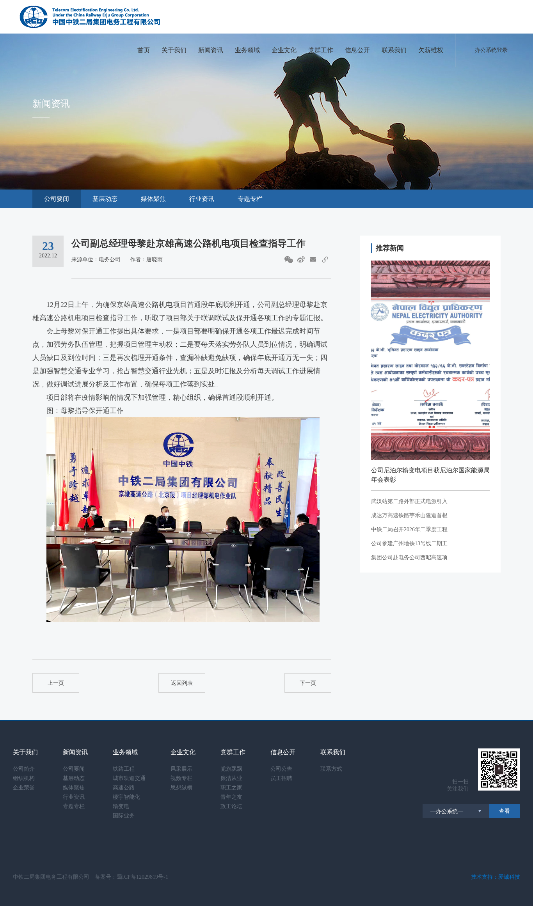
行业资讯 (201, 198)
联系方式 (331, 769)
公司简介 (24, 769)
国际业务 (124, 816)
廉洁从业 (231, 778)
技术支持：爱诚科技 (495, 877)
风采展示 (181, 769)
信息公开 (357, 50)
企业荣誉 (24, 788)
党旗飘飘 (231, 769)
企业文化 (284, 50)
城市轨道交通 (129, 778)
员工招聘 (281, 778)
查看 (504, 811)
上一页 (56, 683)
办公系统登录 (491, 50)
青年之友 (231, 797)
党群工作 (320, 50)
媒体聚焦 (153, 198)
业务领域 (247, 50)
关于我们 (174, 50)
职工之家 (231, 788)
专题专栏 (250, 198)
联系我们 (394, 50)
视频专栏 (181, 778)
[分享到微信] (288, 259)
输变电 (121, 806)
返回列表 (182, 683)
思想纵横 (181, 788)
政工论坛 (231, 806)
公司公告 (281, 769)
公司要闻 (56, 198)
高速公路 (124, 788)
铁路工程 (124, 769)
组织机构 (24, 778)
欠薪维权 (430, 50)
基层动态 (104, 198)
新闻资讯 (210, 50)
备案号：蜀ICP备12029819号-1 (131, 877)
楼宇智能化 (126, 797)
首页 (143, 50)
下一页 (308, 683)
